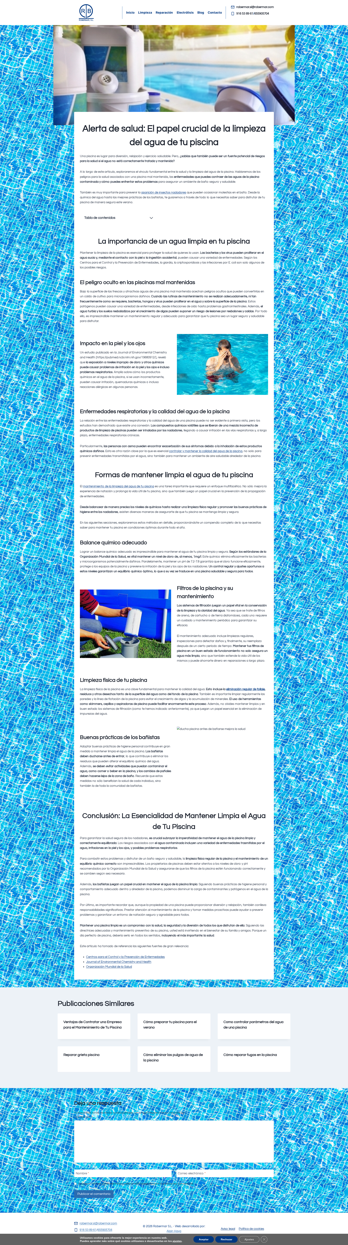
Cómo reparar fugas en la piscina (250, 1055)
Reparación (164, 12)
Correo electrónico (192, 1173)
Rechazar (226, 1239)
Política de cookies (251, 1228)
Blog (200, 12)
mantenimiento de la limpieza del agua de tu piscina (118, 486)
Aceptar (203, 1239)
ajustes (177, 1241)
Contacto (215, 12)
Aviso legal (228, 1228)
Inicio (130, 12)
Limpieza (145, 12)
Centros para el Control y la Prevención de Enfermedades (125, 957)
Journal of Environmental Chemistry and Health (118, 961)
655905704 (261, 13)
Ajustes (249, 1239)
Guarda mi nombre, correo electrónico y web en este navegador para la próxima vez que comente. (136, 1183)
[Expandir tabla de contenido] (151, 218)
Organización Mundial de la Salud (109, 966)
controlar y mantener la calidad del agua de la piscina (205, 451)
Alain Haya (174, 1231)
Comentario (83, 1117)
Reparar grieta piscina (81, 1055)
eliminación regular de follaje (245, 689)
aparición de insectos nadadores (163, 192)
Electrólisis (185, 12)
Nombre (82, 1173)
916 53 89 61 (244, 13)
